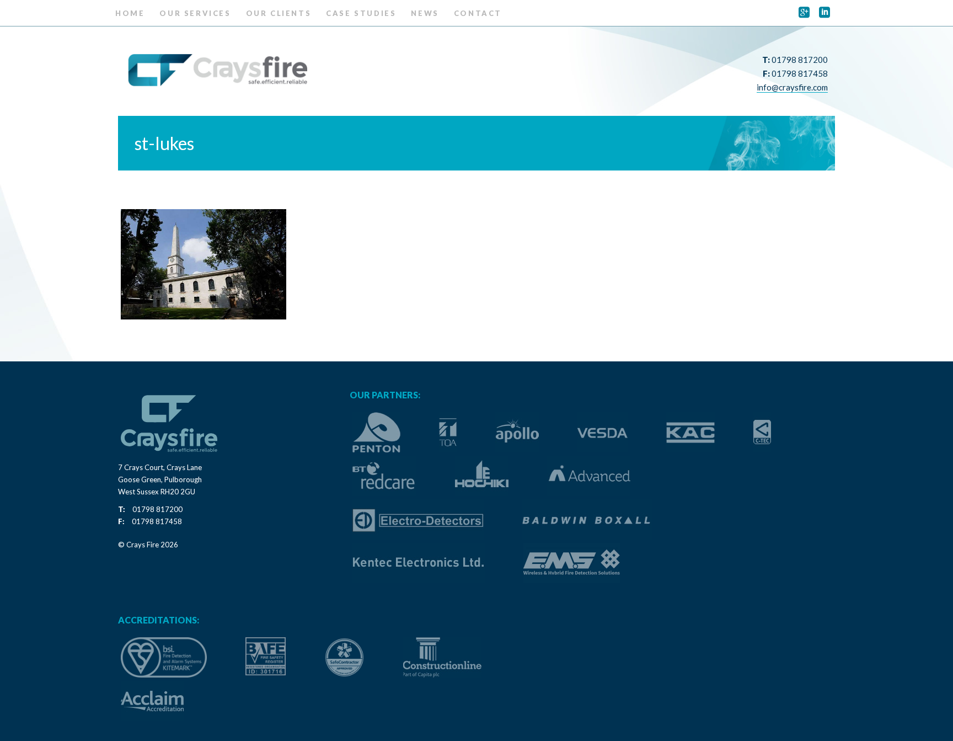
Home (129, 13)
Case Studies (361, 13)
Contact (478, 13)
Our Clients (279, 13)
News (424, 13)
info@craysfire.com (792, 87)
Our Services (195, 13)
